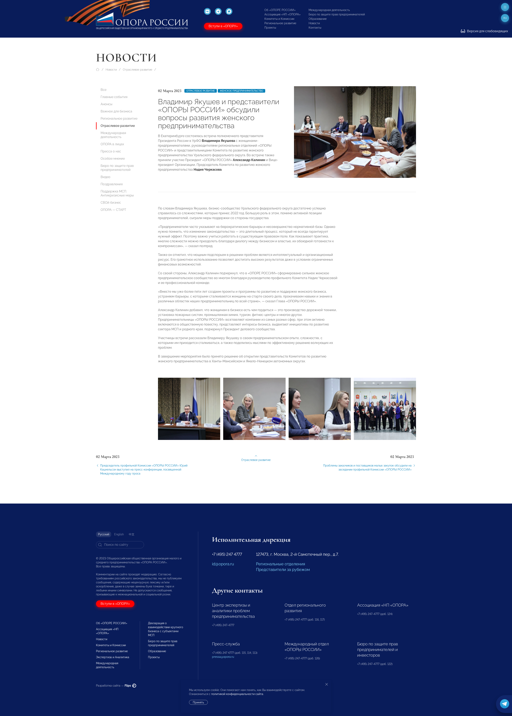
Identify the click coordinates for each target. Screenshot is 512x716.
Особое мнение (113, 158)
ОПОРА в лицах (112, 144)
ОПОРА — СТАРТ (113, 210)
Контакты (315, 27)
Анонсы (106, 104)
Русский (103, 534)
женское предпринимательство (241, 90)
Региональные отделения (280, 564)
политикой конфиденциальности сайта (237, 694)
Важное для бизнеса (116, 111)
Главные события (114, 97)
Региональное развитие (280, 23)
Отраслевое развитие (137, 69)
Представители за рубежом (283, 569)
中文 (131, 534)
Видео (105, 177)
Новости (314, 23)
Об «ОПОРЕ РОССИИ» (280, 10)
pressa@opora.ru (223, 656)
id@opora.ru (223, 564)
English (119, 534)
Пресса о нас (111, 151)
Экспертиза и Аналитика (112, 657)
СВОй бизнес (111, 202)
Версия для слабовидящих (487, 31)
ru (505, 18)
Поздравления (112, 184)
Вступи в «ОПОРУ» (223, 26)
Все (103, 90)
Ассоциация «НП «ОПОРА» (282, 14)
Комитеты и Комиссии (279, 18)
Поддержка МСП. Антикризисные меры (117, 193)
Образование (318, 18)
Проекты (270, 27)
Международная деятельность (329, 10)
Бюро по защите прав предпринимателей (337, 14)
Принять (198, 702)
